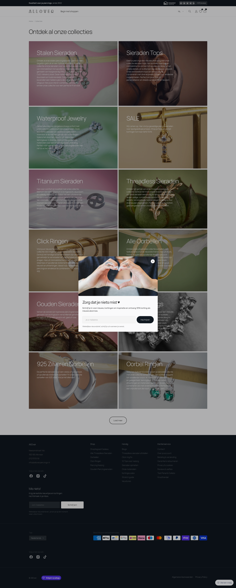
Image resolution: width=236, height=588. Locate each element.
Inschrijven (145, 319)
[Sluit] (153, 261)
